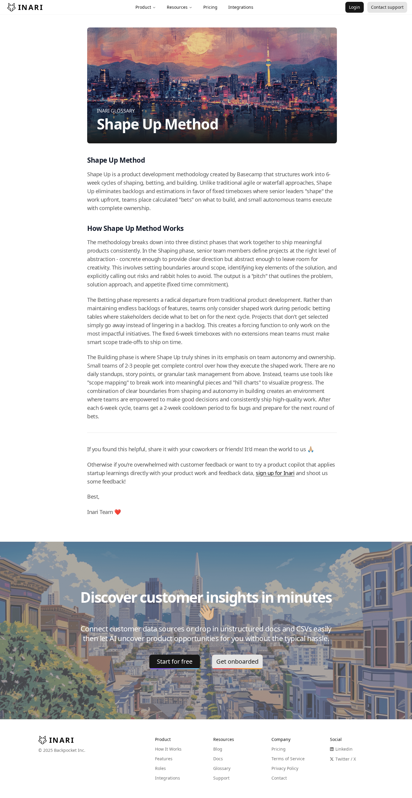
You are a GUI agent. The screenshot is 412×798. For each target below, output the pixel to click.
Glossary (221, 768)
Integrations (167, 778)
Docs (218, 758)
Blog (217, 749)
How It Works (168, 749)
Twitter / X (345, 759)
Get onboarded (237, 661)
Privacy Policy (284, 768)
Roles (160, 768)
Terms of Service (288, 758)
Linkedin (344, 749)
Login (354, 7)
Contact (279, 778)
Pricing (278, 749)
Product (143, 7)
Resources (177, 7)
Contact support (387, 7)
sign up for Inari (275, 473)
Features (164, 758)
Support (221, 778)
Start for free (174, 661)
